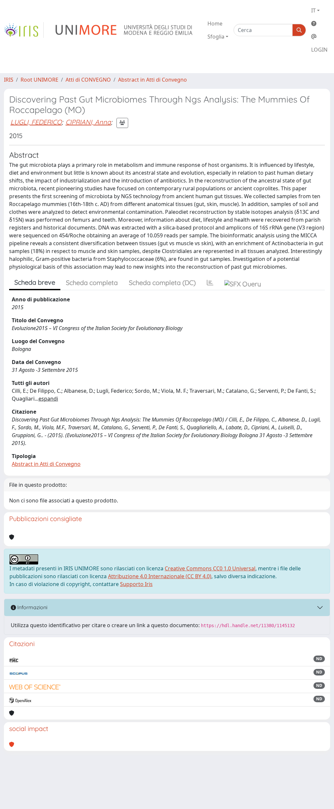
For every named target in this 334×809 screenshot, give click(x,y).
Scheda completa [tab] (92, 282)
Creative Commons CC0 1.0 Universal (210, 568)
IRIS (8, 79)
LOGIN (319, 49)
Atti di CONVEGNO (88, 79)
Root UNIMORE (39, 79)
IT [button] (313, 10)
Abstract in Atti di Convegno (152, 79)
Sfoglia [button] (215, 36)
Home (214, 23)
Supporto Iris (136, 584)
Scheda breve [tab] (34, 282)
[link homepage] (24, 30)
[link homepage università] (124, 30)
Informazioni (31, 607)
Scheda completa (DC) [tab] (162, 282)
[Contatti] (319, 36)
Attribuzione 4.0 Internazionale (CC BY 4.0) (159, 576)
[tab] (210, 283)
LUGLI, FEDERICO (36, 122)
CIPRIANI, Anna (88, 122)
